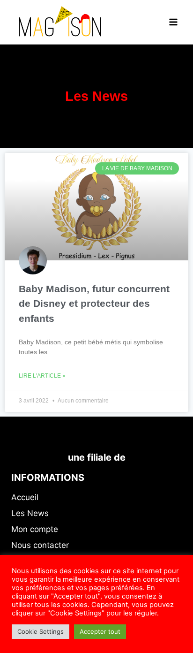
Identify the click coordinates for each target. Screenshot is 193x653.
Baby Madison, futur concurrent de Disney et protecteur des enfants (94, 303)
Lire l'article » (42, 375)
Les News (30, 513)
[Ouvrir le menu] (173, 22)
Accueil (24, 497)
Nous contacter (40, 545)
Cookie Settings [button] (40, 631)
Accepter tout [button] (100, 631)
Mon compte (34, 529)
